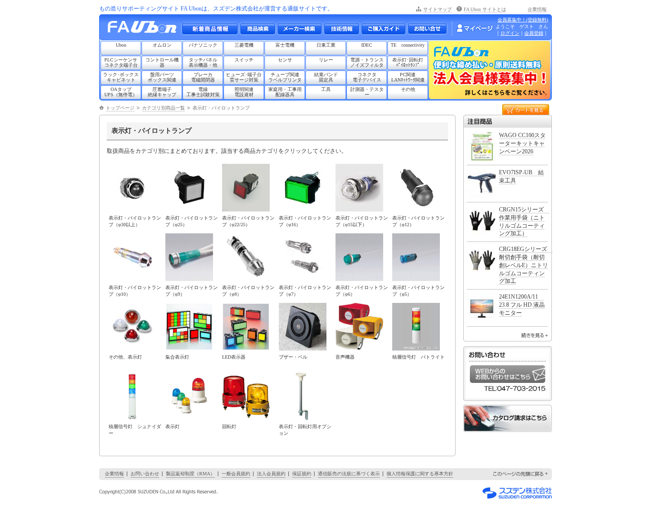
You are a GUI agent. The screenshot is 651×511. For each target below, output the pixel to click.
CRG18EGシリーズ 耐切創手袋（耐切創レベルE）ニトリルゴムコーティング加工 (526, 265)
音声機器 (345, 357)
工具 (326, 89)
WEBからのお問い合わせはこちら (507, 374)
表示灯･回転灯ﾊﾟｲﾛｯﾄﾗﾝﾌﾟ (407, 62)
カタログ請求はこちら (507, 418)
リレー (326, 59)
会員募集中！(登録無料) (523, 19)
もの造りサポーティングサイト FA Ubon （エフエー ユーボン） (145, 29)
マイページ (475, 28)
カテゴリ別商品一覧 (163, 107)
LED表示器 (233, 357)
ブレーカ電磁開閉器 (203, 77)
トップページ (120, 107)
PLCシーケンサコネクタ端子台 (121, 62)
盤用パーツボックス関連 (162, 77)
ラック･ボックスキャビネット (121, 77)
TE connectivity (408, 45)
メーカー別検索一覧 (299, 28)
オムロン (162, 45)
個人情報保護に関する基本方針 (420, 473)
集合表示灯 (177, 357)
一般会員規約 (236, 473)
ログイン (509, 33)
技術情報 (341, 28)
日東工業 (326, 45)
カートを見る (525, 109)
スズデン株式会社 (517, 493)
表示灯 (172, 426)
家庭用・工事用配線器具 (285, 92)
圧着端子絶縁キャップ (162, 92)
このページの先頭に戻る (521, 474)
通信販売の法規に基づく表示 (349, 473)
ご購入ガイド (383, 28)
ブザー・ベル (293, 357)
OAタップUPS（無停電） (120, 92)
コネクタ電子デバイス (367, 77)
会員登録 (533, 33)
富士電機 (285, 45)
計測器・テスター (367, 92)
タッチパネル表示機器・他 (203, 62)
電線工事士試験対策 (203, 92)
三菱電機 (244, 45)
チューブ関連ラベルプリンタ (285, 77)
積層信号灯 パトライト (418, 357)
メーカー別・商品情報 (257, 28)
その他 (408, 89)
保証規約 (301, 473)
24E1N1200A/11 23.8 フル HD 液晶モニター (522, 304)
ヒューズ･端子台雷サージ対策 (244, 77)
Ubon (121, 45)
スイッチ (244, 59)
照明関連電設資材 (244, 92)
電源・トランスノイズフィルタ (367, 62)
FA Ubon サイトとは (485, 9)
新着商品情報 (210, 28)
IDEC (366, 45)
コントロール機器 (162, 62)
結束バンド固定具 (326, 77)
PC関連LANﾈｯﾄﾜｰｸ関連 (408, 77)
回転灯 (229, 426)
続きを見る (534, 335)
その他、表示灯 (125, 357)
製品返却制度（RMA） (190, 473)
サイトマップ (437, 9)
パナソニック (203, 45)
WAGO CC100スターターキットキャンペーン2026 (522, 143)
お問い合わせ (427, 28)
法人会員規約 (271, 473)
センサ (285, 59)
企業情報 (537, 9)
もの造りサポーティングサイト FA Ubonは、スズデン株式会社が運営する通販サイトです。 (216, 8)
